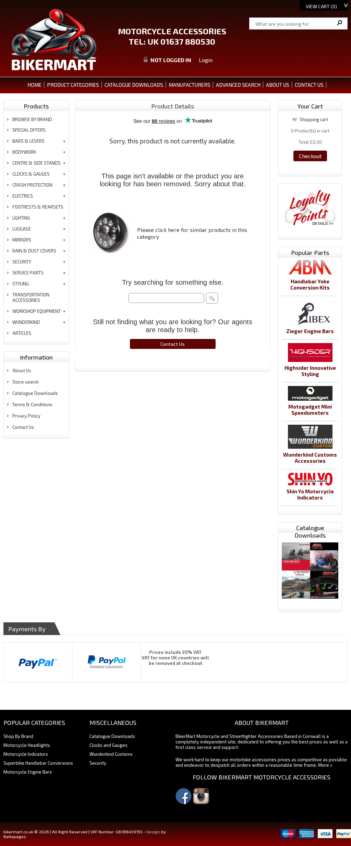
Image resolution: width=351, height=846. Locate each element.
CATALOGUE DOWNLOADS (134, 85)
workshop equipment (36, 311)
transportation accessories (30, 297)
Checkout (310, 156)
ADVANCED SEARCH (238, 85)
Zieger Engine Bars (310, 331)
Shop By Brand (18, 736)
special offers (29, 130)
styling (20, 283)
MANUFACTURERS (189, 85)
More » (325, 765)
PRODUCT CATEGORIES (73, 85)
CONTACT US (309, 85)
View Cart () (321, 6)
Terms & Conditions (32, 404)
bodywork (24, 152)
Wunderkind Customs (111, 754)
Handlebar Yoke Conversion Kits (310, 284)
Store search (25, 382)
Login (206, 60)
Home (34, 85)
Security (97, 763)
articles (21, 333)
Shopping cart (314, 119)
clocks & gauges (31, 174)
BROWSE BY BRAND (32, 119)
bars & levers (28, 141)
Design (153, 831)
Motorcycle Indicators (25, 754)
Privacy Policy (26, 416)
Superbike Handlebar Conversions (38, 763)
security (21, 262)
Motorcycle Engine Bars (27, 772)
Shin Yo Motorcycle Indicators (310, 494)
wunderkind (26, 322)
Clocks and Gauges (108, 745)
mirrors (21, 240)
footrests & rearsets (37, 207)
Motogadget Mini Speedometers (310, 409)
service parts (28, 272)
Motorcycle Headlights (26, 745)
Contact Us (23, 427)
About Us (21, 370)
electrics (22, 196)
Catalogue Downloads (35, 393)
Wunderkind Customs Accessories (310, 457)
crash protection (32, 185)
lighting (21, 218)
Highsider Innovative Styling (310, 371)
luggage (21, 229)
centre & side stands (36, 163)
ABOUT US (277, 85)
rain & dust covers (34, 251)
